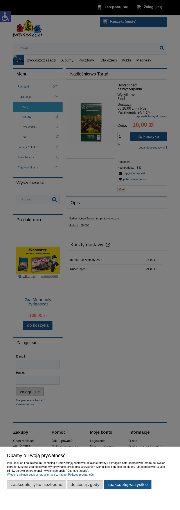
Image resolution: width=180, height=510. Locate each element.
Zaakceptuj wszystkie (128, 484)
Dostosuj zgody (85, 484)
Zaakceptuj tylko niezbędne (36, 484)
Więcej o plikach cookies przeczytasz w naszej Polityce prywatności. (51, 474)
